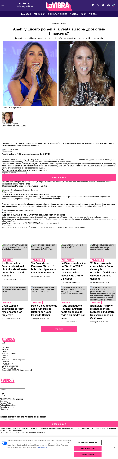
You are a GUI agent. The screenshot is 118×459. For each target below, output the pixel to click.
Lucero (38, 164)
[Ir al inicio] (59, 340)
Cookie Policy (42, 447)
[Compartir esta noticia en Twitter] (16, 128)
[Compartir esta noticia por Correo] (21, 128)
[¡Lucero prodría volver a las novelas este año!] (20, 190)
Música (74, 14)
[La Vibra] (59, 6)
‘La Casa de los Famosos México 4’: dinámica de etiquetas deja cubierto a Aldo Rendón (15, 269)
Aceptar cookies (88, 454)
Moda (84, 14)
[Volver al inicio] (7, 379)
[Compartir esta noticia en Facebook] (10, 128)
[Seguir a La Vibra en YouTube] (108, 5)
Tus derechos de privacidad (88, 442)
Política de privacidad (52, 182)
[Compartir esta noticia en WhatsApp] (4, 128)
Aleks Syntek (32, 166)
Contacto (5, 362)
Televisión (39, 14)
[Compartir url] (4, 139)
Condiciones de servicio (85, 182)
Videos (93, 14)
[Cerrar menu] (2, 385)
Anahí (31, 164)
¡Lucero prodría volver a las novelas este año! (26, 194)
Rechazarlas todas (87, 448)
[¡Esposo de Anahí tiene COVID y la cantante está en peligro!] (17, 210)
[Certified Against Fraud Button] (10, 372)
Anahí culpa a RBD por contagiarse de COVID (26, 154)
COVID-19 (22, 143)
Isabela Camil (51, 227)
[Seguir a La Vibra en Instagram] (103, 5)
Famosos (26, 14)
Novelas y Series (57, 14)
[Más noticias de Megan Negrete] (7, 113)
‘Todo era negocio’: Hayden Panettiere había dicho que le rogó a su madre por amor (73, 312)
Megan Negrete (12, 124)
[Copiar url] (7, 134)
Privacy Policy (7, 364)
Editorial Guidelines (10, 366)
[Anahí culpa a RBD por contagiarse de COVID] (10, 150)
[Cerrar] (114, 447)
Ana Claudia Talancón (22, 227)
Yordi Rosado (8, 166)
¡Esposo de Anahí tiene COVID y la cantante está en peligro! (33, 215)
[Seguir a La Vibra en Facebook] (93, 5)
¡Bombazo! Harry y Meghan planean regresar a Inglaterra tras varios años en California (102, 312)
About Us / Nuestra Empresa (13, 360)
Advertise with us (9, 368)
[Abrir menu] (2, 5)
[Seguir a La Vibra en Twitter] (98, 5)
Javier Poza (75, 166)
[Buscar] (3, 394)
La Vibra (55, 23)
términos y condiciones (20, 184)
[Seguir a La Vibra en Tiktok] (113, 5)
